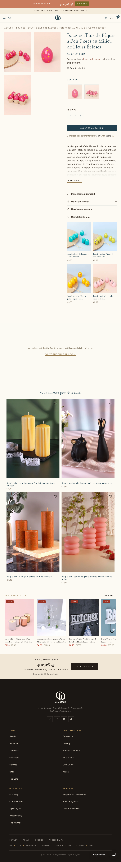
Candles (13, 764)
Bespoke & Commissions (74, 794)
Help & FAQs (69, 757)
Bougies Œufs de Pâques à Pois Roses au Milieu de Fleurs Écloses (67, 28)
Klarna (66, 772)
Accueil (9, 28)
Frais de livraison (92, 59)
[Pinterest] (64, 719)
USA (19, 845)
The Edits (13, 779)
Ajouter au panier (91, 128)
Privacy (13, 840)
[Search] (9, 18)
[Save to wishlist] (55, 402)
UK (10, 845)
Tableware (14, 750)
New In (12, 736)
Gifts (11, 772)
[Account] (106, 18)
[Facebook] (57, 719)
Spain (81, 845)
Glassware (14, 757)
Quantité (71, 109)
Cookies (39, 840)
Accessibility (56, 840)
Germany (46, 845)
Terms (26, 840)
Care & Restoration (71, 808)
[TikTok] (71, 719)
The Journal (15, 823)
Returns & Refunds (71, 750)
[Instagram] (50, 719)
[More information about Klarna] (113, 136)
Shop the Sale (85, 667)
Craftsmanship (16, 801)
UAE (91, 845)
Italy (71, 845)
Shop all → (109, 596)
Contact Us (68, 736)
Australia (31, 845)
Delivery (66, 743)
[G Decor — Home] (58, 17)
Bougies (20, 28)
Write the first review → (60, 354)
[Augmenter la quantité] (81, 115)
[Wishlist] (111, 18)
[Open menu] (4, 18)
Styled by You (15, 808)
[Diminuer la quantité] (69, 115)
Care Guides (69, 764)
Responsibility (15, 815)
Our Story (13, 794)
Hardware (14, 743)
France (60, 845)
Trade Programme (71, 801)
